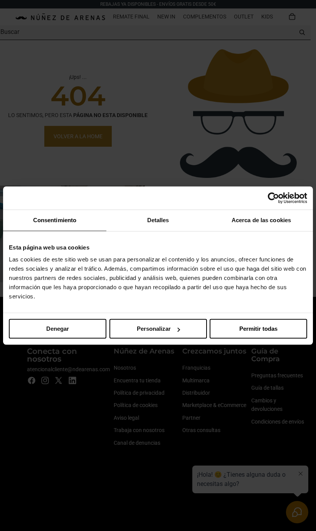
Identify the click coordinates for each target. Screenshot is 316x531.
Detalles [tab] (158, 220)
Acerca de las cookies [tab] (261, 220)
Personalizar (154, 328)
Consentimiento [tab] (54, 220)
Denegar (57, 328)
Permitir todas (258, 328)
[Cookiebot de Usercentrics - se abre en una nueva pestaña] (273, 198)
